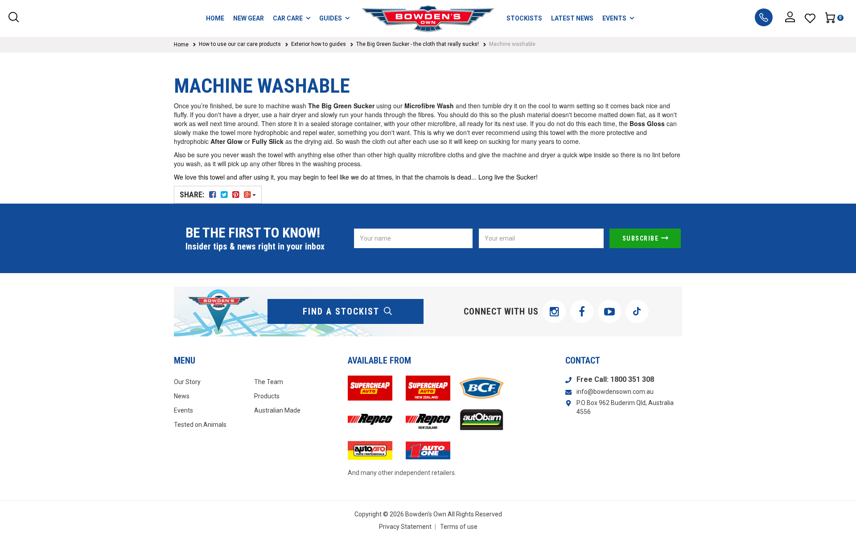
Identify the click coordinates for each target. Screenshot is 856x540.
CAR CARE (288, 18)
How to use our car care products (240, 44)
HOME (215, 18)
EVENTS (614, 18)
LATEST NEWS (572, 18)
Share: (193, 194)
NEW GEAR (248, 18)
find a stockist (341, 311)
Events (183, 410)
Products (267, 396)
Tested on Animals (200, 424)
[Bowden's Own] (428, 18)
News (181, 396)
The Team (268, 381)
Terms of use (458, 526)
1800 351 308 (632, 379)
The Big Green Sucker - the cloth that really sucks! (417, 44)
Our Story (187, 381)
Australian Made (277, 410)
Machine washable (512, 44)
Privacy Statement (405, 526)
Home (181, 44)
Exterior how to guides (318, 44)
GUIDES (330, 18)
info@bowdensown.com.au (615, 391)
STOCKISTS (524, 18)
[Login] (790, 18)
